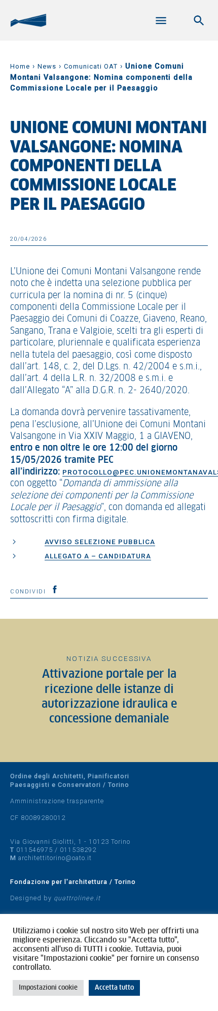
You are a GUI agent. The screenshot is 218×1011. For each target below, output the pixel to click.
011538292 (78, 850)
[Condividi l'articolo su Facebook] (55, 589)
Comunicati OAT (91, 66)
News (47, 66)
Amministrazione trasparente (57, 801)
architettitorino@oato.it (55, 858)
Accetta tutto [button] (114, 988)
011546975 (34, 850)
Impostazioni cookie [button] (48, 988)
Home (20, 66)
